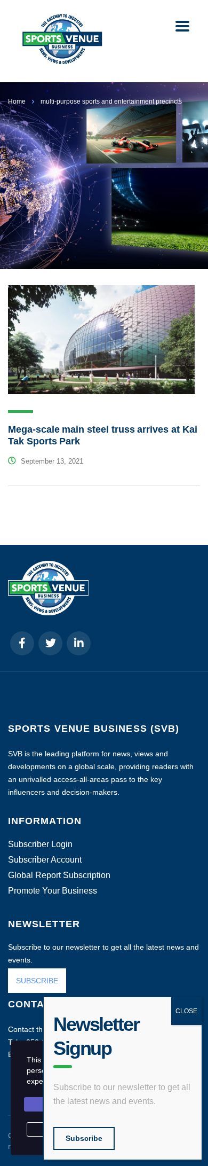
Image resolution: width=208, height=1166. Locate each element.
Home (17, 101)
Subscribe (84, 1138)
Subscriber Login (40, 844)
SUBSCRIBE (37, 980)
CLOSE (186, 1011)
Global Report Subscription (59, 875)
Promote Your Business (52, 891)
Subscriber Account (45, 860)
